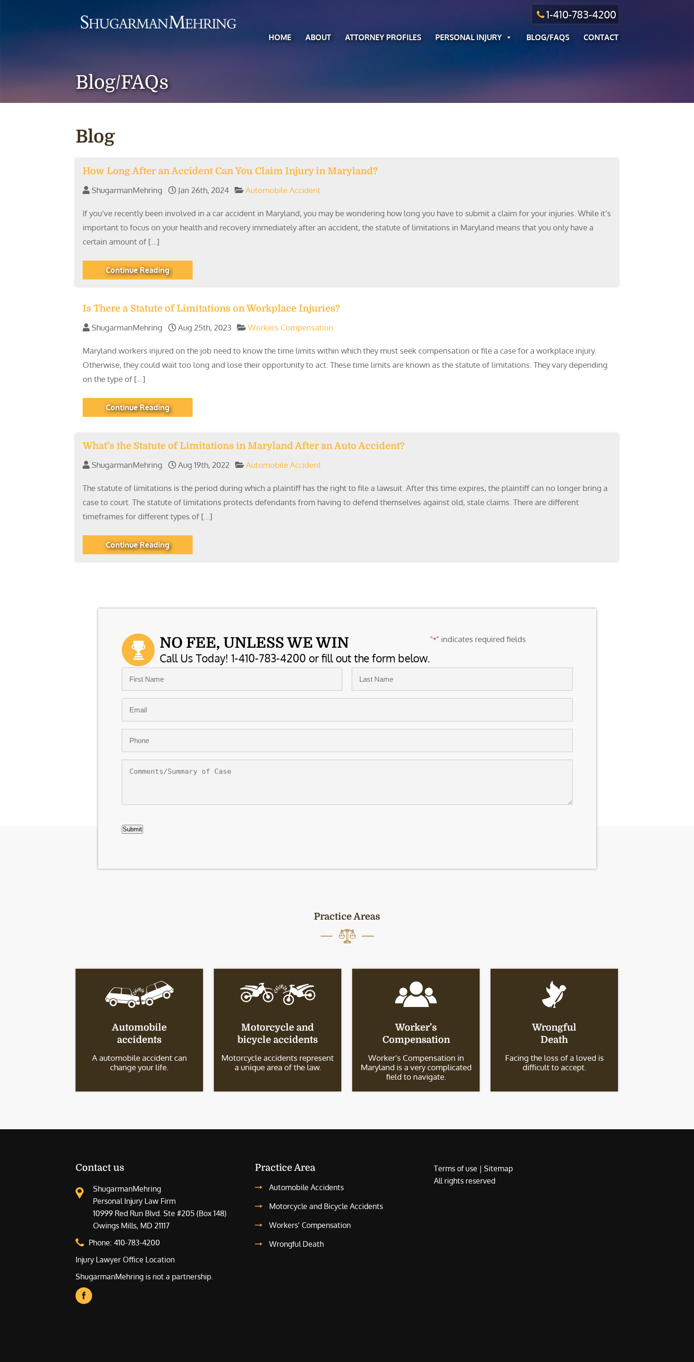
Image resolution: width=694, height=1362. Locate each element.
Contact (601, 37)
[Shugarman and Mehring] (158, 30)
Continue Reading (137, 270)
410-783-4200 (137, 1242)
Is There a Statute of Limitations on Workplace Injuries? (211, 308)
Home (280, 37)
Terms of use (455, 1168)
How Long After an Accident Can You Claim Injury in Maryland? (230, 171)
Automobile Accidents (306, 1187)
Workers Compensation (290, 327)
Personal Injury (468, 37)
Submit (132, 829)
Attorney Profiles (383, 37)
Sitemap (498, 1168)
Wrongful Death (296, 1244)
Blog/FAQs (547, 37)
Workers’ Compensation (310, 1225)
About (318, 37)
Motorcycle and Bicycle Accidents (326, 1206)
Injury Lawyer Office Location (125, 1259)
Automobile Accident (283, 190)
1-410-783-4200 (581, 14)
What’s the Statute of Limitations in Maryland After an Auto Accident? (244, 445)
